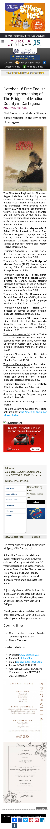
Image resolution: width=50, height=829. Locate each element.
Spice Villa (26, 658)
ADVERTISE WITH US (22, 36)
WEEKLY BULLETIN (39, 36)
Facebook (36, 536)
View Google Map (14, 536)
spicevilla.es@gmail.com (29, 661)
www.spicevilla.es (29, 654)
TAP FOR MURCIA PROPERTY (25, 73)
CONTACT (8, 36)
